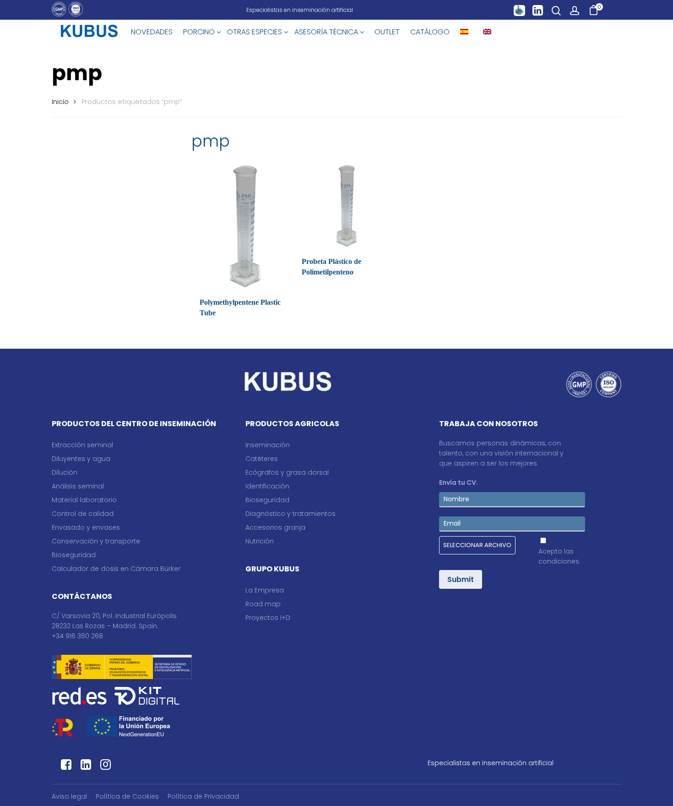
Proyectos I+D (267, 617)
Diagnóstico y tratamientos (290, 513)
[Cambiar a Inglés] (487, 32)
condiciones (558, 561)
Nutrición (259, 541)
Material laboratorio (84, 499)
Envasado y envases (86, 527)
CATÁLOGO (430, 32)
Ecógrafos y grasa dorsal (287, 472)
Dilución (64, 472)
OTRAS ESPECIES (255, 32)
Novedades (152, 32)
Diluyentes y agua (81, 458)
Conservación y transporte (96, 541)
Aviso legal (69, 796)
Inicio (60, 101)
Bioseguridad (74, 554)
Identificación (267, 486)
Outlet (387, 32)
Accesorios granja (275, 527)
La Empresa (264, 590)
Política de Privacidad (203, 796)
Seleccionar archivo (477, 545)
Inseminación (267, 445)
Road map (263, 604)
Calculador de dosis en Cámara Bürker (116, 568)
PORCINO (200, 32)
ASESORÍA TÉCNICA (327, 32)
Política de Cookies (127, 796)
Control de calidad (83, 513)
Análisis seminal (78, 486)
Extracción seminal (82, 445)
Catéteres (261, 458)
